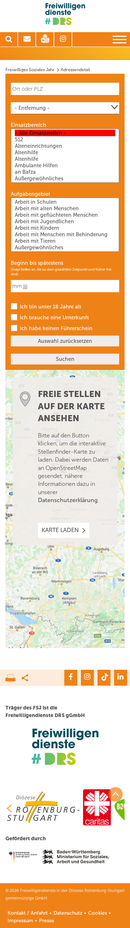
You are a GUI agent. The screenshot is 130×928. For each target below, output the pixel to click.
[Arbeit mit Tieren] (65, 241)
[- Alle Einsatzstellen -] (65, 133)
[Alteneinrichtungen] (65, 146)
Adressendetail (75, 69)
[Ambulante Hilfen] (65, 165)
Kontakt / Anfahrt (28, 913)
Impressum (20, 921)
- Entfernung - (32, 108)
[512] (65, 139)
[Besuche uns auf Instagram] (87, 678)
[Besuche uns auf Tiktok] (104, 678)
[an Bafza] (65, 172)
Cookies (97, 913)
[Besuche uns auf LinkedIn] (120, 678)
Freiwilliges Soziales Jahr (30, 69)
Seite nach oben (115, 794)
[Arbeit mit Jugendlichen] (65, 221)
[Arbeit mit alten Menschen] (65, 208)
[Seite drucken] (13, 676)
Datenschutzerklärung (68, 500)
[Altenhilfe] (65, 152)
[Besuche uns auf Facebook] (70, 678)
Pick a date (115, 282)
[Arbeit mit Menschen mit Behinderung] (65, 234)
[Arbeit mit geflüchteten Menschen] (65, 215)
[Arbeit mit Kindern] (65, 228)
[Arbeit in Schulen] (65, 202)
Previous (6, 808)
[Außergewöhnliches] (65, 178)
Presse (46, 921)
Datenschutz (67, 913)
